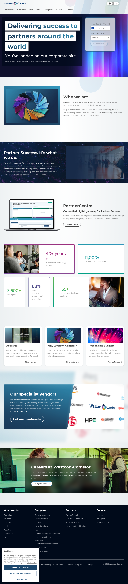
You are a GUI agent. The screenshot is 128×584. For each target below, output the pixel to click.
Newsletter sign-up (104, 522)
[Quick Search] (116, 4)
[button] (110, 4)
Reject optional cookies (20, 573)
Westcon (7, 519)
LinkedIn (100, 515)
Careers (38, 522)
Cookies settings (20, 579)
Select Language (97, 33)
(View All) (106, 24)
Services (7, 526)
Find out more (72, 224)
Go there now (99, 44)
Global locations (41, 526)
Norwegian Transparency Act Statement (47, 565)
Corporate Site (40, 547)
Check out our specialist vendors (27, 419)
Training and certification (76, 526)
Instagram (100, 519)
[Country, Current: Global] (113, 4)
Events (6, 537)
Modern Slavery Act (74, 565)
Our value (8, 515)
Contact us (8, 534)
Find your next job (42, 484)
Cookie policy (32, 563)
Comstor (7, 522)
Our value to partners (74, 519)
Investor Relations (42, 551)
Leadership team (41, 519)
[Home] (15, 3)
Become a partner (73, 522)
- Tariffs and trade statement (46, 544)
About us (7, 530)
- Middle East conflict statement (47, 534)
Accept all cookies (20, 567)
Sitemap (89, 565)
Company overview (42, 515)
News (37, 530)
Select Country (100, 24)
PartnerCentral (72, 515)
